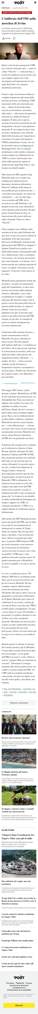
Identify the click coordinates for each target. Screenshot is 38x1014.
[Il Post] (19, 2)
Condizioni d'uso (19, 988)
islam (5, 692)
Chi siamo (10, 983)
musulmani (22, 692)
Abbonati (19, 1005)
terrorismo (8, 695)
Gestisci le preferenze (19, 985)
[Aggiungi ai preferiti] (14, 38)
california (27, 689)
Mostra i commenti (19, 702)
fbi (34, 689)
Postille (6, 8)
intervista (27, 145)
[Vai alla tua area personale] (35, 2)
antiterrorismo (14, 689)
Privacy (29, 983)
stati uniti (32, 692)
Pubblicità (20, 983)
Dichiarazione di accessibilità (19, 990)
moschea (13, 692)
